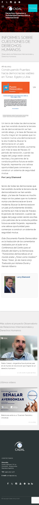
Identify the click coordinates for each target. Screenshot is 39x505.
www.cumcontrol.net (4, 440)
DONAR (33, 8)
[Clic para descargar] (16, 100)
